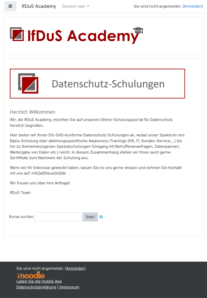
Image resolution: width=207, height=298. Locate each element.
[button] (102, 217)
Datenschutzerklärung (36, 287)
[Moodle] (30, 274)
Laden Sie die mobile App (39, 281)
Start (90, 216)
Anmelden (193, 6)
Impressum (69, 287)
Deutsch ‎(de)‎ (74, 6)
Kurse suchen (21, 216)
